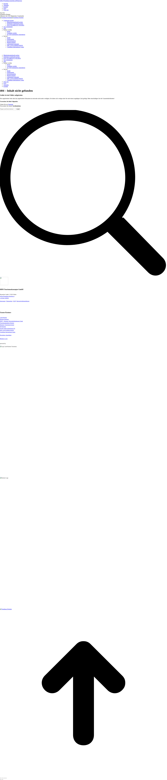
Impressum (2, 301)
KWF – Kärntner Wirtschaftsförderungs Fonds (11, 321)
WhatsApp (19, 0)
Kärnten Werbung (4, 319)
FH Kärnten (3, 326)
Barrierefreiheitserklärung (23, 301)
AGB (14, 301)
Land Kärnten (3, 317)
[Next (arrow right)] (2, 779)
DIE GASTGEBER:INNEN (7, 330)
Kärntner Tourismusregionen (7, 325)
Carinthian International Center (7, 332)
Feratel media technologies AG (7, 328)
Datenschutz (9, 301)
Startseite (10, 104)
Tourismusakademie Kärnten (7, 323)
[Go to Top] (83, 776)
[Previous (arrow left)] (0, 779)
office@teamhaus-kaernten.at (8, 0)
